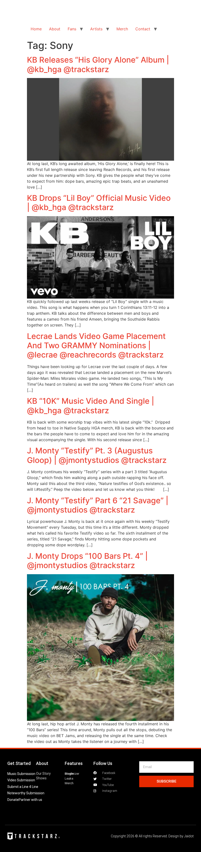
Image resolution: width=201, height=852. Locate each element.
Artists (96, 28)
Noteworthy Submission (25, 793)
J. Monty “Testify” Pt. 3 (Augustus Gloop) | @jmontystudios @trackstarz (97, 455)
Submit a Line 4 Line (22, 787)
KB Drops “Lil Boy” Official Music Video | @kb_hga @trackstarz (99, 202)
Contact (142, 28)
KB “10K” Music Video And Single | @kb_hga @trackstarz (90, 405)
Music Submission (21, 774)
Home (36, 28)
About (54, 28)
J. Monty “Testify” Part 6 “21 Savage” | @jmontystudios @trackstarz (97, 505)
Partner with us (30, 800)
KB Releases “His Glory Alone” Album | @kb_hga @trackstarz (98, 64)
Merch (122, 28)
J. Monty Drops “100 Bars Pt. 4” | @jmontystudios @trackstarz (87, 560)
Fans (72, 28)
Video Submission (21, 780)
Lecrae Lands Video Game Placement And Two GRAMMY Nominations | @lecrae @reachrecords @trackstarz (96, 345)
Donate (13, 800)
